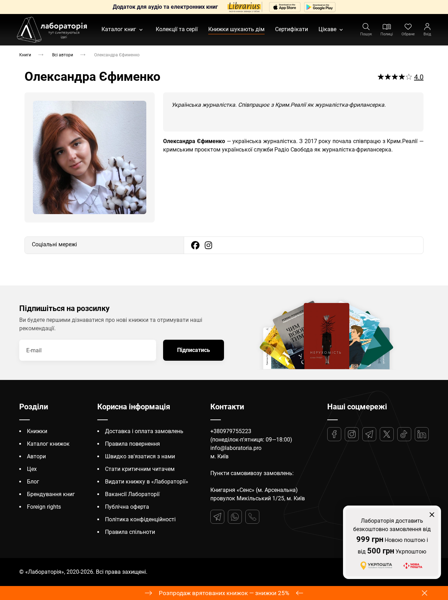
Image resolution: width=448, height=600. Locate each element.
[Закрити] (432, 515)
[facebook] (195, 245)
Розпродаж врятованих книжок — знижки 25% (224, 593)
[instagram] (208, 245)
